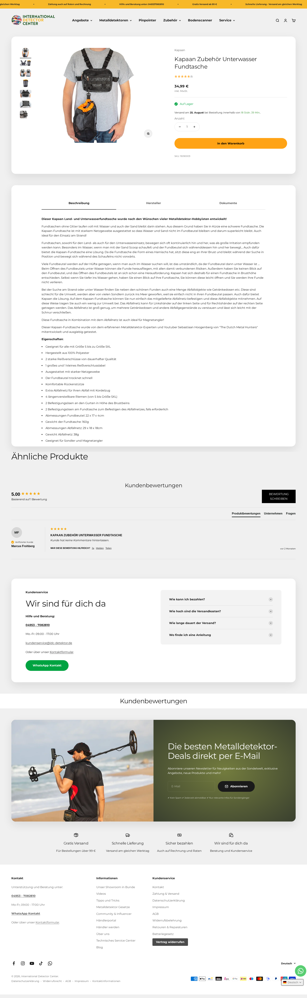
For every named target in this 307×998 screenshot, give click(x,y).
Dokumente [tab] (228, 203)
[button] (230, 76)
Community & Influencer (113, 914)
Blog (99, 947)
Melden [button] (100, 548)
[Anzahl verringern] (180, 127)
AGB (155, 914)
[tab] (246, 514)
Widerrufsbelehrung (167, 920)
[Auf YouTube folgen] (31, 963)
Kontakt (158, 887)
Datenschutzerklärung (168, 900)
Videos (101, 893)
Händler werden (107, 927)
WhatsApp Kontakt (47, 665)
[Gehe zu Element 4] (25, 83)
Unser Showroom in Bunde (115, 887)
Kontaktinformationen (106, 981)
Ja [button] (93, 548)
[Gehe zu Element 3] (25, 73)
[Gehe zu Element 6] (25, 104)
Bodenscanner (200, 20)
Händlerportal (106, 920)
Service (225, 20)
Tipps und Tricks (107, 900)
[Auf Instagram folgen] (22, 963)
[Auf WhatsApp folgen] (50, 963)
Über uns (102, 934)
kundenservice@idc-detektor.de (49, 643)
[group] (30, 494)
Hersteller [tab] (153, 203)
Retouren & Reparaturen (169, 927)
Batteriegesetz (163, 934)
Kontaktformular (61, 652)
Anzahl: (179, 118)
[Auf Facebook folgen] (13, 963)
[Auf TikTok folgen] (41, 963)
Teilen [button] (109, 548)
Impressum (160, 907)
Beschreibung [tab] (79, 203)
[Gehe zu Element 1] (25, 53)
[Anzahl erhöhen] (194, 127)
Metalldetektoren (113, 20)
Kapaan (179, 50)
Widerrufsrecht (52, 981)
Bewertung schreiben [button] (279, 496)
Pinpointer (147, 20)
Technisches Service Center (115, 940)
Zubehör (170, 20)
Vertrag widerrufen (170, 942)
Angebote (80, 20)
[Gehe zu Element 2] (25, 63)
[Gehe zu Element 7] (25, 115)
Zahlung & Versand (165, 893)
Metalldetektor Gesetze (113, 907)
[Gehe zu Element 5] (25, 94)
